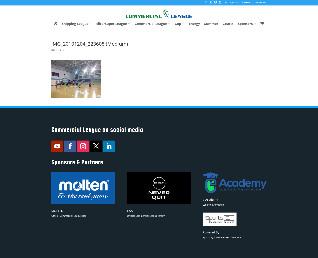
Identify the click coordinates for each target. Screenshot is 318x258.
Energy (194, 24)
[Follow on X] (96, 146)
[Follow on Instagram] (83, 146)
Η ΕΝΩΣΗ (246, 3)
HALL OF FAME (232, 3)
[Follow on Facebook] (70, 146)
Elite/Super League (111, 24)
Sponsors (245, 24)
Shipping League (75, 24)
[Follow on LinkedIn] (109, 146)
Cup (178, 24)
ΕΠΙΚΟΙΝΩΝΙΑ (260, 3)
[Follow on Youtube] (57, 146)
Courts (228, 24)
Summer (211, 24)
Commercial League (151, 24)
